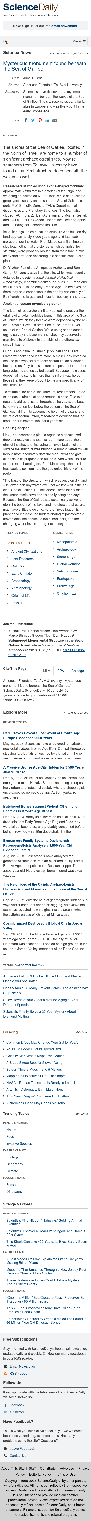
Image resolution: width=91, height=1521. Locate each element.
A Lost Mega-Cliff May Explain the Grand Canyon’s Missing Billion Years (44, 1261)
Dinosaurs (14, 1191)
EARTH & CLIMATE (14, 1150)
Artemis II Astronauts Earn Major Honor (35, 1089)
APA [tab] (60, 670)
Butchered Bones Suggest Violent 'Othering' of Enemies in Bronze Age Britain (41, 809)
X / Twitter (17, 1411)
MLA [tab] (46, 670)
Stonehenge (66, 556)
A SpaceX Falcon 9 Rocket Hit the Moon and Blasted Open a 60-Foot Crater (42, 978)
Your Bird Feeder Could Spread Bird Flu (36, 1049)
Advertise (67, 1468)
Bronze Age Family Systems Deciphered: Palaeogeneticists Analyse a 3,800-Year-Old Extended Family (37, 845)
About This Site (13, 1468)
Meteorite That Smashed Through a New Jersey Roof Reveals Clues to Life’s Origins (46, 1271)
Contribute (48, 1468)
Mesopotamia (67, 541)
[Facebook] (25, 120)
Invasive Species (19, 1143)
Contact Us (18, 1455)
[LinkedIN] (47, 120)
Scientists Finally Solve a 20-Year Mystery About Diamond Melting (39, 1014)
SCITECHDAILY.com (33, 965)
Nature (11, 1129)
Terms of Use (66, 1474)
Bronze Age (66, 585)
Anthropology (21, 588)
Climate (12, 1170)
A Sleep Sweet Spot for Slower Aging (34, 1062)
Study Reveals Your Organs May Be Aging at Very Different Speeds (40, 1002)
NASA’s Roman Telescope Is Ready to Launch (41, 1082)
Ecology (12, 1157)
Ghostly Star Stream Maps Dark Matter (35, 1055)
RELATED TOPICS (17, 533)
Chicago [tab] (77, 670)
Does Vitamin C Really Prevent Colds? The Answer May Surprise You (45, 990)
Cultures (17, 566)
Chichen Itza (66, 593)
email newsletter (64, 25)
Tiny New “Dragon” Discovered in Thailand (38, 1096)
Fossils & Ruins (18, 542)
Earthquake (65, 578)
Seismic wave (67, 571)
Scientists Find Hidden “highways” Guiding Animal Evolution (44, 1222)
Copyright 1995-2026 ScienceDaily (31, 1480)
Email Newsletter (22, 1366)
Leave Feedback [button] (22, 1448)
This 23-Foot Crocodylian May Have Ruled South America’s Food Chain (43, 1310)
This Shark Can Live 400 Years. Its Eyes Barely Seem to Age (46, 1243)
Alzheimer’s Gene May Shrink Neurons (35, 1102)
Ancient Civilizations (26, 551)
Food (10, 1136)
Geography (14, 1163)
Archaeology (20, 580)
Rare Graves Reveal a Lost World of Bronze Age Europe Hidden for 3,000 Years (41, 735)
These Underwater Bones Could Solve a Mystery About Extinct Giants (43, 1282)
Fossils (16, 602)
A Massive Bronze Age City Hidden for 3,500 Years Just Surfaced (43, 769)
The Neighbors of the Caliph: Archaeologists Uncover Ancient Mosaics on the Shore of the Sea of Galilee (45, 889)
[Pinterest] (40, 120)
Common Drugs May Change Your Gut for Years (42, 1042)
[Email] (54, 120)
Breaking (10, 1031)
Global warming (69, 564)
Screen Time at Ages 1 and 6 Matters (34, 1069)
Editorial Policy (40, 1474)
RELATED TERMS (62, 533)
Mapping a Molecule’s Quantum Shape (35, 1075)
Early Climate (21, 573)
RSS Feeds (18, 1373)
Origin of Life (20, 595)
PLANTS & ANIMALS (15, 1123)
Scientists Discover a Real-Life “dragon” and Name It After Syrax (45, 1232)
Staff (32, 1468)
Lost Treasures (22, 558)
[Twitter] (33, 120)
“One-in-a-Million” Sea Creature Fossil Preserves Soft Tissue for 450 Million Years (46, 1299)
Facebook (17, 1404)
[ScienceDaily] (30, 7)
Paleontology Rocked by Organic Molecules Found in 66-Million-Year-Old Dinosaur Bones (46, 1320)
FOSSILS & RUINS (14, 1177)
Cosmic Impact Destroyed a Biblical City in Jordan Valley (43, 926)
